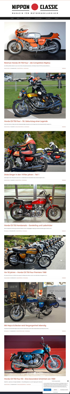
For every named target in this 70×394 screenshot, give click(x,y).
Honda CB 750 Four (20, 68)
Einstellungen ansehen (64, 389)
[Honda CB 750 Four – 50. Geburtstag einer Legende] (35, 96)
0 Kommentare (26, 68)
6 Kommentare (26, 126)
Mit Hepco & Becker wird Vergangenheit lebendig (25, 325)
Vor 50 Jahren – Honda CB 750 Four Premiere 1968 (25, 272)
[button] (67, 381)
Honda (16, 126)
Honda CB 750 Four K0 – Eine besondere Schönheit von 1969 (29, 379)
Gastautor (7, 230)
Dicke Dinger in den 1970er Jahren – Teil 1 (21, 174)
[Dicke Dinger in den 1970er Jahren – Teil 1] (35, 151)
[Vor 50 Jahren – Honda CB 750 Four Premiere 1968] (35, 252)
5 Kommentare (25, 277)
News (23, 331)
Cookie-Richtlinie (55, 392)
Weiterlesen (64, 68)
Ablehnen (55, 389)
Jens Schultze (8, 68)
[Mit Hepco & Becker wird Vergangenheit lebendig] (35, 302)
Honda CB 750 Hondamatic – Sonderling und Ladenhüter (28, 225)
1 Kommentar (25, 230)
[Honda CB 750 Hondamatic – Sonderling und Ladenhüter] (35, 203)
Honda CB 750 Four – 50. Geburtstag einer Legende (26, 121)
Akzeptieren (47, 389)
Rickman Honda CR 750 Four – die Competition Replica (27, 63)
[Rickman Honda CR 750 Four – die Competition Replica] (35, 41)
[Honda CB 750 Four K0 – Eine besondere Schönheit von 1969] (35, 355)
